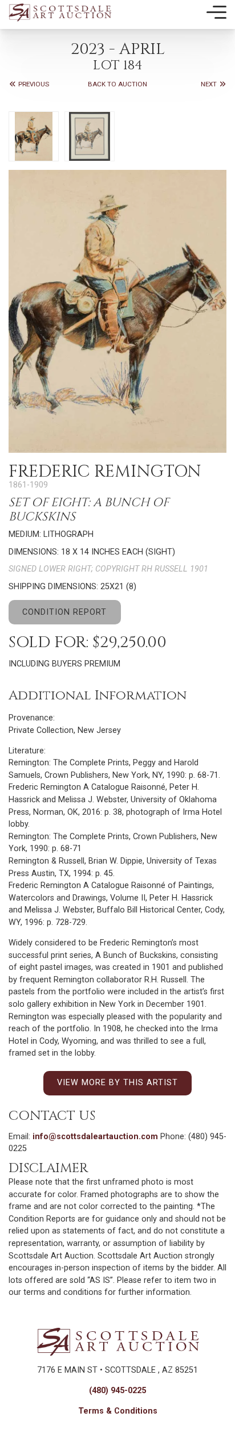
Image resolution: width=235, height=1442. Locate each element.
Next (209, 84)
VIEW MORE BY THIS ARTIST (117, 1082)
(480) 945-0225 (117, 1390)
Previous (33, 84)
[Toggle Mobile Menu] (216, 12)
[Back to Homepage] (60, 12)
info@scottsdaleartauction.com (95, 1136)
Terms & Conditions (117, 1411)
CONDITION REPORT (64, 612)
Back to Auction (117, 84)
